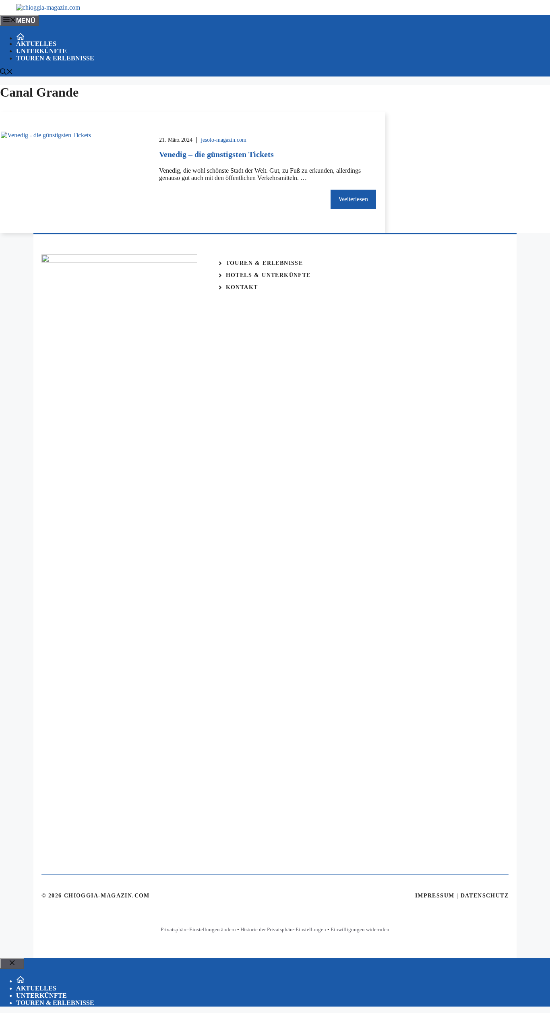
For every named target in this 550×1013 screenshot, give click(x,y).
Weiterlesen (353, 199)
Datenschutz (485, 896)
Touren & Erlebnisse (55, 58)
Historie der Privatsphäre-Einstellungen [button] (283, 929)
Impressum (435, 896)
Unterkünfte (41, 51)
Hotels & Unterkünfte (268, 275)
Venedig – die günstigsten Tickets (216, 154)
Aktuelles (36, 43)
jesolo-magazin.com (223, 140)
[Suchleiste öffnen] (6, 72)
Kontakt (242, 287)
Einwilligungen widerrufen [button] (360, 929)
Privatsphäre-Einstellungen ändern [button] (198, 929)
